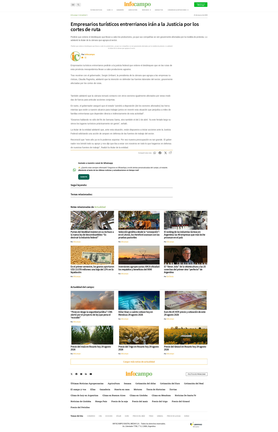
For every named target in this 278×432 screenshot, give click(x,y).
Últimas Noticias (96, 10)
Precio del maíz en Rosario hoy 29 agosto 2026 (91, 348)
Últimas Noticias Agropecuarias (87, 383)
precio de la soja (173, 416)
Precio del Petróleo (80, 407)
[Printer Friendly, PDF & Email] (170, 153)
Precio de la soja (119, 401)
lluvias (173, 389)
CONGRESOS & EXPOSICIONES (177, 10)
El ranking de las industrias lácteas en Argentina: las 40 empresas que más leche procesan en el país (184, 234)
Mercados (145, 10)
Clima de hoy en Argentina (84, 395)
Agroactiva (159, 10)
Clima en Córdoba (138, 395)
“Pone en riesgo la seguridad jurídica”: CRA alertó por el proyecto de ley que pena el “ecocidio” (91, 314)
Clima (109, 10)
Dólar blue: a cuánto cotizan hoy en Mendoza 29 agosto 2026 (135, 313)
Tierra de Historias (155, 389)
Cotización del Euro (170, 383)
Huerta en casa (121, 389)
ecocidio (108, 416)
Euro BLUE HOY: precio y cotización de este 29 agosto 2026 (184, 313)
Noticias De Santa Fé (185, 395)
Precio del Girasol (181, 401)
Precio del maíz (140, 401)
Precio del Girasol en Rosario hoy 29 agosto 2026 (185, 348)
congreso (91, 416)
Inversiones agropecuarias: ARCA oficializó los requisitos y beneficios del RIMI (139, 268)
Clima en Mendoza (161, 395)
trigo (151, 416)
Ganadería (120, 10)
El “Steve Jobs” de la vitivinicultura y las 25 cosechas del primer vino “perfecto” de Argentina (185, 269)
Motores (138, 389)
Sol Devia (169, 276)
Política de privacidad (197, 374)
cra (100, 416)
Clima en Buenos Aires (113, 395)
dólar (118, 416)
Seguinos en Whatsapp (201, 4)
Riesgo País (101, 401)
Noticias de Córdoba (81, 401)
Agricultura (132, 10)
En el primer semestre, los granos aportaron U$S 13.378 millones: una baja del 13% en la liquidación (92, 269)
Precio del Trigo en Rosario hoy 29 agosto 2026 (138, 348)
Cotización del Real (194, 383)
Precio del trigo (160, 401)
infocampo (76, 242)
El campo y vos (78, 389)
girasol (160, 416)
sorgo (186, 416)
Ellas (92, 389)
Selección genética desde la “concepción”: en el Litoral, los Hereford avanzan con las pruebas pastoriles (139, 234)
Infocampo (74, 15)
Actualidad (82, 15)
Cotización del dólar (145, 383)
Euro (127, 416)
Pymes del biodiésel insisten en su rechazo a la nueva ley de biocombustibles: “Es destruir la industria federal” (92, 234)
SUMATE (83, 177)
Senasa (127, 383)
